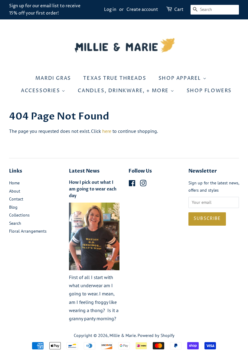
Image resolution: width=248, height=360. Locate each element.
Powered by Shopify (156, 335)
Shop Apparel (180, 78)
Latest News (84, 171)
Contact (16, 199)
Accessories (41, 90)
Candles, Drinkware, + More (124, 90)
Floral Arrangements (28, 231)
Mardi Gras (53, 78)
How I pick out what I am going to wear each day (92, 189)
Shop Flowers (209, 90)
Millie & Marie (122, 335)
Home (14, 183)
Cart (179, 9)
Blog (13, 207)
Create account (142, 9)
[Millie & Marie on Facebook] (132, 184)
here (106, 131)
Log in (110, 9)
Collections (19, 215)
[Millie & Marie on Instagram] (143, 184)
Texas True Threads (114, 78)
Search (15, 223)
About (14, 191)
